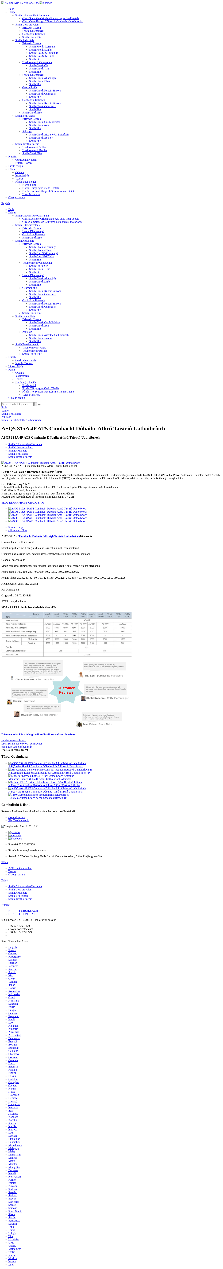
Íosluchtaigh (22, 175)
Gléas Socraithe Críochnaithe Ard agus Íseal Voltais (50, 18)
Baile (11, 8)
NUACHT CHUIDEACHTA (25, 910)
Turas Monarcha (31, 194)
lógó (49, 2)
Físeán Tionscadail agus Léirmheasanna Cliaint (48, 191)
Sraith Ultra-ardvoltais (27, 24)
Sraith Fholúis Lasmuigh (42, 46)
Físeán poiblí (29, 184)
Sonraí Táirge (15, 527)
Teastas (19, 178)
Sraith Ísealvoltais (25, 115)
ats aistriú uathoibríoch (13, 740)
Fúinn (11, 169)
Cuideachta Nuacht (25, 159)
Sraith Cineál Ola (38, 65)
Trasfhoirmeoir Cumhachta (37, 62)
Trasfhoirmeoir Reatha (34, 150)
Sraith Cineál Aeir (39, 125)
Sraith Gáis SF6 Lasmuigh (43, 52)
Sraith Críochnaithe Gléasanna (32, 15)
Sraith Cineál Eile (32, 37)
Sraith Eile (35, 59)
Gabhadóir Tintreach (33, 33)
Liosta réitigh (15, 165)
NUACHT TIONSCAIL (22, 913)
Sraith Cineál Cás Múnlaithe (44, 121)
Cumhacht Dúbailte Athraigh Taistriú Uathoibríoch (49, 536)
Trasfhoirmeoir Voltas (34, 147)
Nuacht (12, 156)
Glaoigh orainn (16, 197)
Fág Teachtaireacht (18, 820)
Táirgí (4, 880)
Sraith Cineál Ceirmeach (42, 93)
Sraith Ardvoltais (24, 40)
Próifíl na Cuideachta (20, 868)
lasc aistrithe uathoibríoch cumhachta (21, 743)
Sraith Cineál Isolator (40, 137)
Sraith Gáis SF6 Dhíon (41, 55)
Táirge (12, 11)
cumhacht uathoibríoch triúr (16, 746)
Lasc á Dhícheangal (33, 30)
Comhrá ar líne (16, 817)
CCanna (19, 172)
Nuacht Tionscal (24, 162)
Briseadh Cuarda (31, 27)
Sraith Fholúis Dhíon (40, 49)
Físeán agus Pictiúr (25, 181)
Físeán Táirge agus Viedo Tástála (40, 187)
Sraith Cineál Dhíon (40, 81)
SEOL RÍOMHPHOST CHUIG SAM (22, 502)
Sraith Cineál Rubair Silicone (45, 90)
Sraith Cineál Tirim (39, 68)
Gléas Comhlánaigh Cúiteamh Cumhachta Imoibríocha (52, 21)
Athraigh (27, 131)
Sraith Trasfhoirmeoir (27, 143)
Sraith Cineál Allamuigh (42, 77)
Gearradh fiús (29, 87)
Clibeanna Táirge (17, 530)
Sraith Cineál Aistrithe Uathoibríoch (49, 134)
